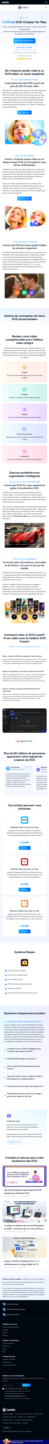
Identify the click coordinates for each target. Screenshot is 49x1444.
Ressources (6, 1346)
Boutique (5, 1330)
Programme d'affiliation (10, 1365)
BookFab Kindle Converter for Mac (24, 827)
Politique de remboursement (23, 1420)
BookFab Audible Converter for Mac (24, 911)
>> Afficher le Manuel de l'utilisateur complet (24, 647)
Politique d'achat (8, 1420)
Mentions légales (8, 1414)
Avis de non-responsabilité (23, 1414)
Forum (4, 1349)
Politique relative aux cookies (12, 1423)
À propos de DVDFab (9, 1359)
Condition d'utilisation (9, 1417)
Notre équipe (7, 1362)
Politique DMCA (38, 1414)
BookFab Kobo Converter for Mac (24, 869)
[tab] (21, 18)
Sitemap (25, 1423)
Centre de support (8, 1343)
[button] (25, 40)
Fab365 (5, 1333)
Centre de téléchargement (11, 1327)
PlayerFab (32, 264)
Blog (4, 1352)
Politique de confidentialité (13, 1396)
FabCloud (6, 1335)
